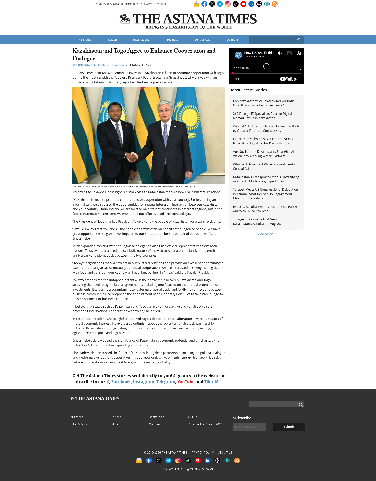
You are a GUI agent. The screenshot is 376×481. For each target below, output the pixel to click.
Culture (192, 417)
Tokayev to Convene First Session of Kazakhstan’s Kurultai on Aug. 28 (259, 221)
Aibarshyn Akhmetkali (90, 64)
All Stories (85, 39)
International (141, 39)
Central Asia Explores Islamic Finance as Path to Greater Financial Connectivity (266, 128)
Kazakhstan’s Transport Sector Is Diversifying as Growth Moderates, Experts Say (266, 179)
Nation (112, 39)
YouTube (185, 381)
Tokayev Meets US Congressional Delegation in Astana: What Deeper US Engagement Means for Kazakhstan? (265, 193)
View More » (266, 234)
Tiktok (210, 381)
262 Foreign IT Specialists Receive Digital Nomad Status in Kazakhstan (262, 115)
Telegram (165, 381)
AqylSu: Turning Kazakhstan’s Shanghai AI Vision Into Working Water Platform (263, 153)
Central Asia (202, 39)
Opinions (233, 39)
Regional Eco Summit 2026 (205, 424)
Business (172, 39)
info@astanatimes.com (197, 469)
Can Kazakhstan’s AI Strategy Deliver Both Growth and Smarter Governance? (263, 103)
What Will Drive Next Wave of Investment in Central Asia (265, 166)
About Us (225, 452)
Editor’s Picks (78, 424)
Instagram (143, 381)
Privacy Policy (203, 452)
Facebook (121, 381)
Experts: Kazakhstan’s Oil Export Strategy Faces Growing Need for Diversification (263, 141)
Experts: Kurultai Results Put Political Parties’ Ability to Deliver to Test (266, 209)
